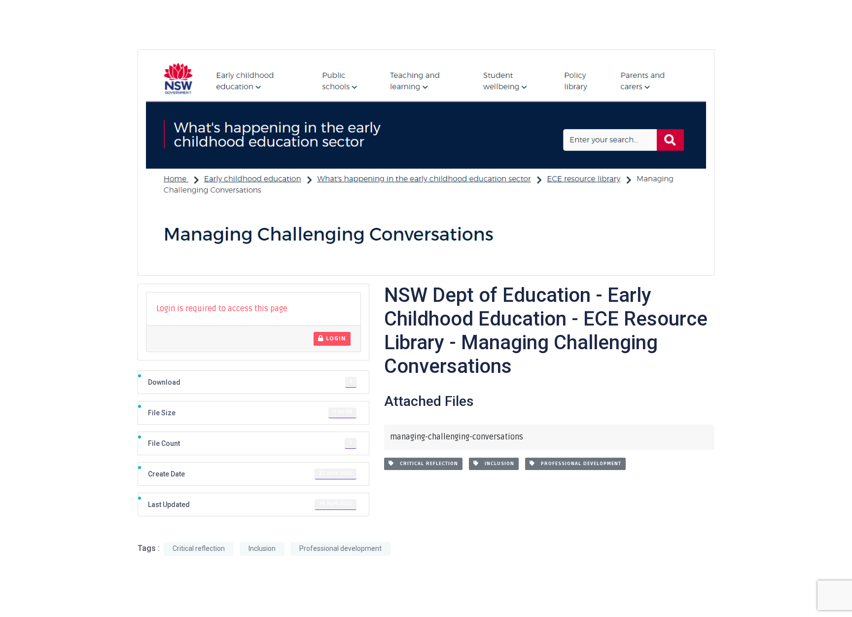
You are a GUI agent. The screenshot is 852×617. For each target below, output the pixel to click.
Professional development (578, 464)
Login (335, 338)
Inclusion (496, 464)
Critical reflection (426, 464)
